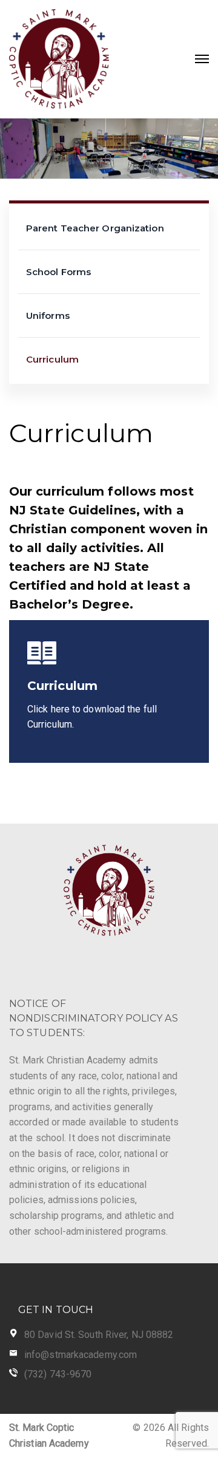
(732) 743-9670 (57, 1374)
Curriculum (52, 359)
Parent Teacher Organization (95, 228)
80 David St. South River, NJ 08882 (98, 1334)
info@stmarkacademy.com (80, 1354)
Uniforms (48, 315)
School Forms (58, 272)
